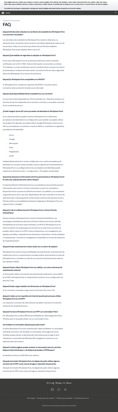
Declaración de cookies (45, 398)
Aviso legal (31, 398)
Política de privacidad (64, 398)
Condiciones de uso (81, 398)
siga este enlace (101, 2)
